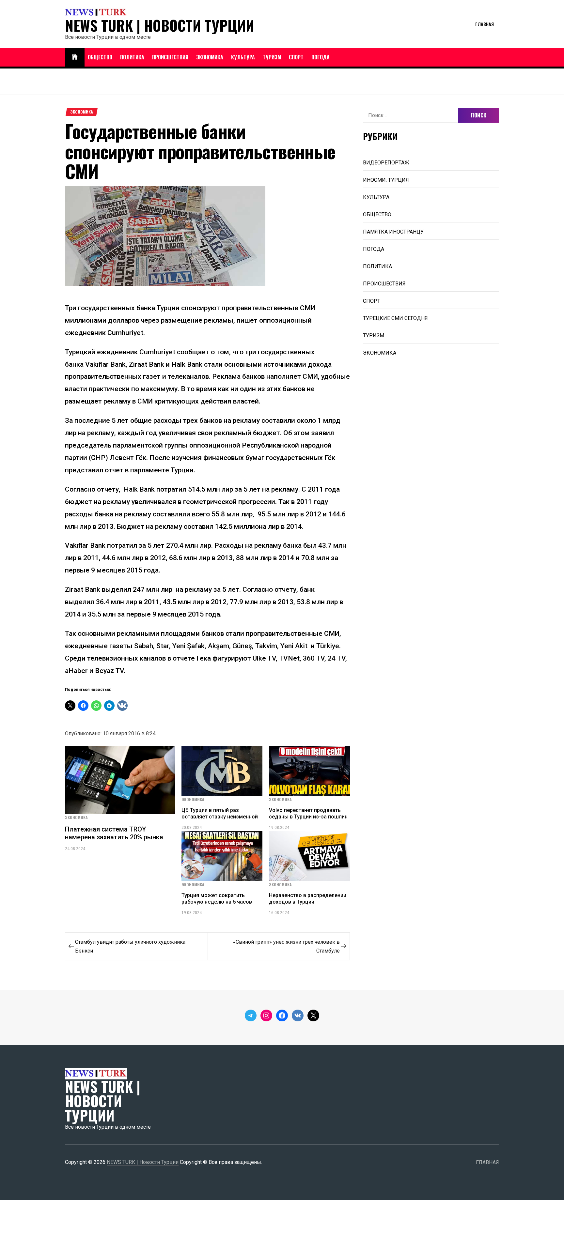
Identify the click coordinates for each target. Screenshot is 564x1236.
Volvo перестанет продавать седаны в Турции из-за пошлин (308, 813)
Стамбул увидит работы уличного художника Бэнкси (130, 946)
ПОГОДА (320, 57)
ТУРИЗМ (272, 57)
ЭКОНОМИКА (209, 57)
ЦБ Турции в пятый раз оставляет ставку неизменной (219, 813)
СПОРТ (296, 57)
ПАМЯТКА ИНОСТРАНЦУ (393, 232)
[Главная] (75, 57)
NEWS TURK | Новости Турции (159, 25)
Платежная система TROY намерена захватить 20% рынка (114, 833)
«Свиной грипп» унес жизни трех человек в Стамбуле (286, 946)
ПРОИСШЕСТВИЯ (170, 57)
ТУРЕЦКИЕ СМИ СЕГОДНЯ (395, 318)
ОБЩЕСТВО (100, 57)
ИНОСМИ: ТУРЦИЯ (386, 180)
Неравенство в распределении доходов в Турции (307, 898)
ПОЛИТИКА (132, 57)
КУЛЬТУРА (243, 57)
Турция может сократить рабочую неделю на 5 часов (216, 898)
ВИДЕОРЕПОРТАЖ (386, 163)
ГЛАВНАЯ (484, 24)
